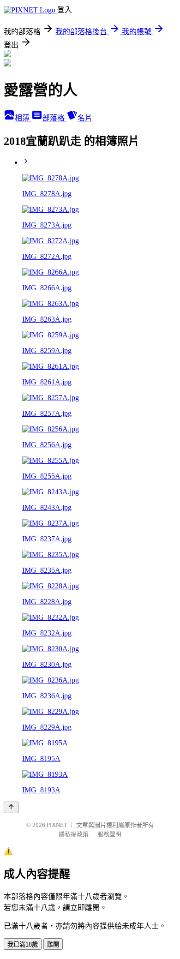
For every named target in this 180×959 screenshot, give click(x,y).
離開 (53, 944)
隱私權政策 (74, 834)
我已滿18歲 (22, 944)
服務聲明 (109, 834)
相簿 (23, 118)
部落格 (54, 118)
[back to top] (11, 807)
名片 (85, 118)
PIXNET (57, 824)
